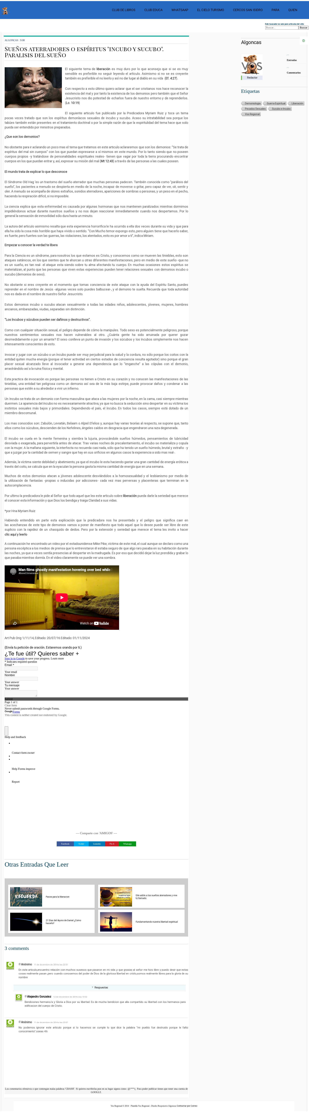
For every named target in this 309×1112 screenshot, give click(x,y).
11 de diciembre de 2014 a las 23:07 (51, 1022)
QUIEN (292, 10)
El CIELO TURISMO (210, 10)
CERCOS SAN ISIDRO (248, 10)
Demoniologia (253, 103)
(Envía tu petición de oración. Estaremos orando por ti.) (43, 647)
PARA (275, 10)
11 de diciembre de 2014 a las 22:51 (51, 965)
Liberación (297, 103)
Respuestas (101, 987)
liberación (103, 69)
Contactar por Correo (187, 1106)
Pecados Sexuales (255, 108)
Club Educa (153, 10)
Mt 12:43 (107, 161)
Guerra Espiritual (276, 103)
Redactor (252, 77)
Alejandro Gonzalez (39, 996)
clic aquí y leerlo (16, 534)
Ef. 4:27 (171, 78)
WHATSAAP (179, 10)
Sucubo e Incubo (281, 108)
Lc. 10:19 (72, 103)
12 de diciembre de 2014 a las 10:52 (70, 997)
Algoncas (251, 42)
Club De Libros (123, 10)
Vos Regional (252, 114)
